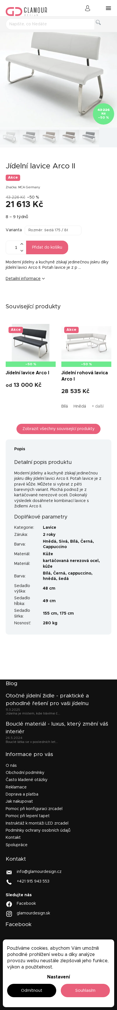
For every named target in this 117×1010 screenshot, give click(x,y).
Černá (86, 542)
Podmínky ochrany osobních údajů (38, 831)
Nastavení (58, 977)
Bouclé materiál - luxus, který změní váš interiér (57, 727)
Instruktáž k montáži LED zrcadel (37, 823)
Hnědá (80, 406)
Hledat (103, 29)
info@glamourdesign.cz (39, 872)
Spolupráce (17, 845)
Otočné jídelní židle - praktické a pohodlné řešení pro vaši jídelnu (47, 699)
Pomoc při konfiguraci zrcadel (34, 809)
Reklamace (16, 787)
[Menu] (108, 8)
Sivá (63, 542)
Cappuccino (55, 547)
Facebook (26, 904)
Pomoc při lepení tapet (28, 816)
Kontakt (13, 838)
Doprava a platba (22, 794)
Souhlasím (85, 990)
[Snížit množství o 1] (21, 250)
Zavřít (41, 298)
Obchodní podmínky (25, 773)
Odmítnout (31, 990)
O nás (11, 766)
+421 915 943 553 (33, 881)
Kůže (48, 554)
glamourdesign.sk (33, 913)
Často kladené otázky (26, 780)
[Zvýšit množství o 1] (21, 244)
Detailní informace (23, 279)
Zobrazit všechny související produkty (58, 429)
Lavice (49, 528)
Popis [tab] (19, 449)
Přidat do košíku (47, 247)
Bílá (64, 406)
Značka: (23, 187)
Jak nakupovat (19, 802)
